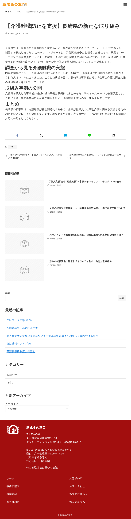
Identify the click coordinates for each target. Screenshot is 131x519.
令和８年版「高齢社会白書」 (24, 328)
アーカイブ (11, 403)
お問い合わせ (77, 486)
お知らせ (12, 374)
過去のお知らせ (78, 494)
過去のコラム (77, 502)
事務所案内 (13, 486)
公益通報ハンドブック (20, 343)
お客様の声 (13, 502)
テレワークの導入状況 (20, 320)
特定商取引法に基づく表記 (42, 467)
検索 (8, 293)
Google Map (71, 442)
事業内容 (12, 494)
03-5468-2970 (39, 449)
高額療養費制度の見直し (21, 351)
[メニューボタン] (125, 4)
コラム (27, 33)
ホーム (10, 478)
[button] (17, 135)
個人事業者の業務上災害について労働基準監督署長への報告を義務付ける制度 (52, 336)
